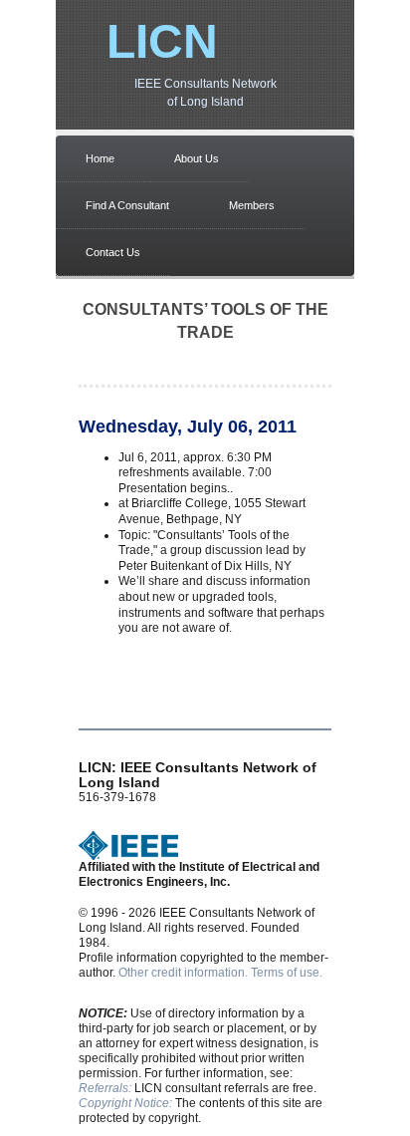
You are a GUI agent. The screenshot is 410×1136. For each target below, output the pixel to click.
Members (252, 205)
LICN (162, 41)
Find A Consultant (127, 205)
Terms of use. (286, 973)
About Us (196, 158)
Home (100, 158)
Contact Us (113, 252)
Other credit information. (183, 973)
